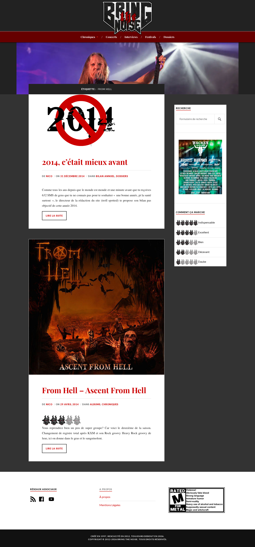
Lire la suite (54, 215)
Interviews (131, 37)
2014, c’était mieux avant (85, 162)
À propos (104, 496)
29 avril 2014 (69, 404)
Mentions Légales (109, 505)
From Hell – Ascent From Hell (94, 390)
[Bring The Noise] (127, 18)
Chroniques (88, 37)
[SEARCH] (219, 119)
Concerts (111, 37)
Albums (95, 404)
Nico (49, 176)
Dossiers (169, 37)
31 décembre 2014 (72, 176)
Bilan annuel (105, 176)
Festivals (150, 37)
